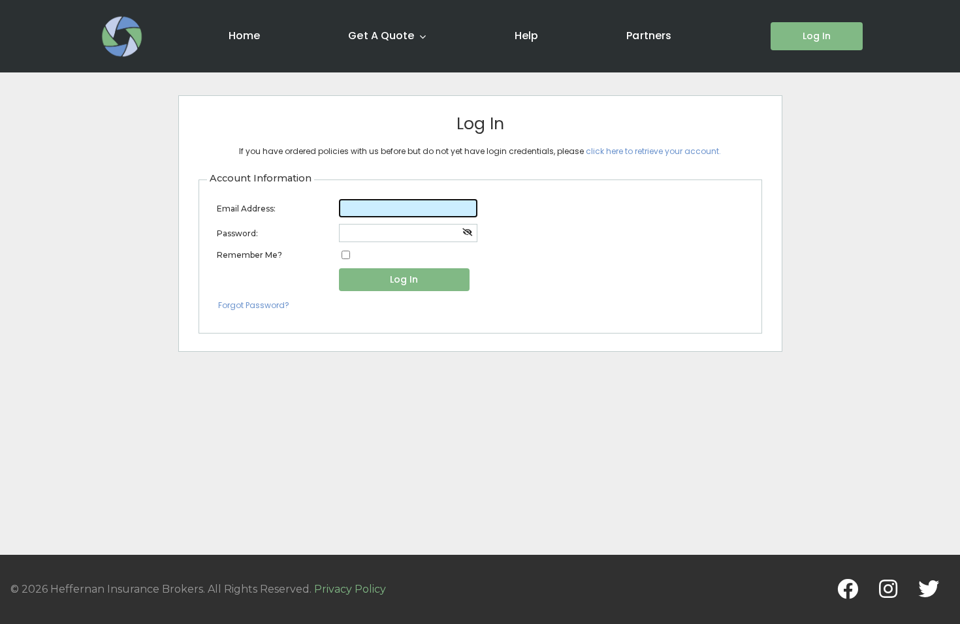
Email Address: (246, 208)
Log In (404, 279)
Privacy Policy (350, 589)
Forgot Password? (253, 305)
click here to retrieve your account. (653, 151)
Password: (237, 233)
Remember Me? (249, 255)
